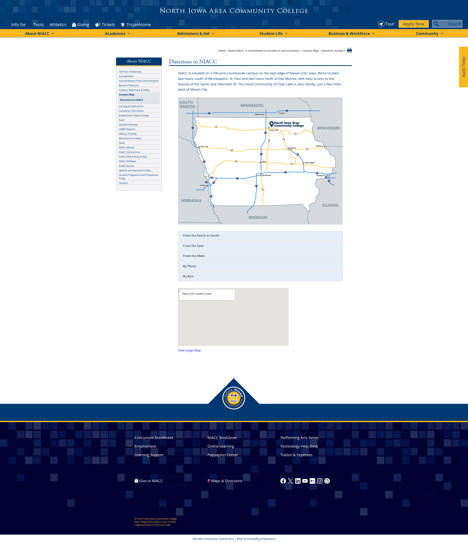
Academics (115, 33)
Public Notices (126, 165)
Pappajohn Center (222, 454)
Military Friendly (128, 133)
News (122, 142)
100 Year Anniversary (130, 71)
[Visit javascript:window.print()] (349, 51)
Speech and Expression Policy (135, 170)
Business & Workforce (349, 33)
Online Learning (220, 446)
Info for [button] (18, 24)
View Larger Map (189, 350)
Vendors (123, 183)
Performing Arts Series (299, 437)
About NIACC (37, 33)
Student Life (271, 33)
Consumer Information (131, 110)
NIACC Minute (126, 147)
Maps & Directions (226, 480)
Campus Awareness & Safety (134, 90)
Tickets (108, 24)
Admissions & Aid (193, 33)
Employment (145, 446)
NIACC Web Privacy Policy (133, 156)
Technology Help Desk (299, 446)
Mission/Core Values (130, 138)
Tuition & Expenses (296, 454)
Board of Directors (129, 85)
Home (221, 50)
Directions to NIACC (131, 99)
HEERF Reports (127, 129)
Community (427, 33)
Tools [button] (38, 24)
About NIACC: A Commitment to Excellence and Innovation (263, 50)
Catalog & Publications (131, 106)
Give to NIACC (151, 480)
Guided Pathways (128, 124)
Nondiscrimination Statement (213, 539)
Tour (389, 24)
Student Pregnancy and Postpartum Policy (138, 176)
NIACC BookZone (222, 437)
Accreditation (126, 76)
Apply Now (413, 24)
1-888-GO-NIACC (143, 525)
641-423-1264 (163, 525)
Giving (83, 24)
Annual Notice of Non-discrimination (139, 80)
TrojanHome (139, 24)
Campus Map (310, 50)
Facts (122, 120)
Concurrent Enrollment (154, 437)
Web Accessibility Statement (256, 539)
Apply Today (463, 67)
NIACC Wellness (127, 161)
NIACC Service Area (129, 152)
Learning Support (149, 454)
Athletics (58, 24)
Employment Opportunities (134, 115)
